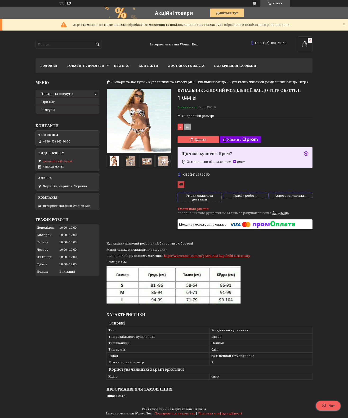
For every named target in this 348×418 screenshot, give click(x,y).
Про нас (121, 65)
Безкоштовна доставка (181, 184)
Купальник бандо (211, 82)
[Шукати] (98, 44)
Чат (332, 406)
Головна (48, 65)
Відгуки (48, 110)
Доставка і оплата (186, 65)
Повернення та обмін (235, 65)
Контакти (148, 65)
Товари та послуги (85, 65)
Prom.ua (200, 409)
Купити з (234, 139)
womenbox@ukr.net (57, 161)
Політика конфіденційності (220, 413)
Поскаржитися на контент (175, 413)
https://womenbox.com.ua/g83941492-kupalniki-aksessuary (207, 255)
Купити (200, 139)
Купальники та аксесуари (170, 82)
